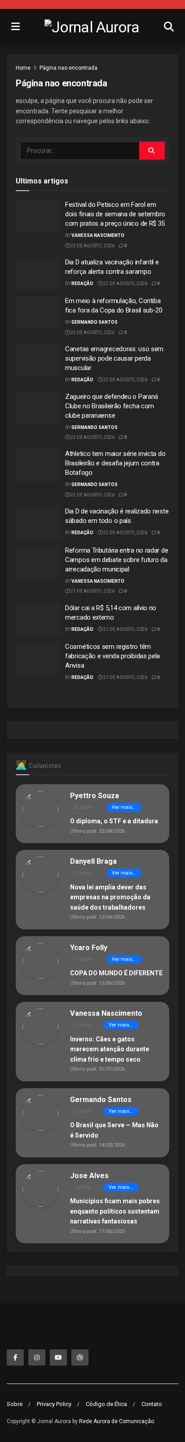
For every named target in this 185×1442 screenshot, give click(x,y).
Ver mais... (124, 807)
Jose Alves (89, 1175)
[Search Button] (152, 151)
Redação (82, 283)
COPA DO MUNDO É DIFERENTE (116, 973)
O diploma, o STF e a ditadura (114, 821)
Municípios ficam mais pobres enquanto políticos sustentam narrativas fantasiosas (115, 1211)
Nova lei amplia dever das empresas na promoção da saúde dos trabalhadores (110, 897)
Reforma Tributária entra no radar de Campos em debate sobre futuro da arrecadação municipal (116, 559)
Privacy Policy (54, 1404)
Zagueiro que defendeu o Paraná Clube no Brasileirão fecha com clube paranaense (111, 406)
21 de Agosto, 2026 (92, 591)
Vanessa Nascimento (97, 235)
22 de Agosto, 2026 (92, 245)
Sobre (14, 1404)
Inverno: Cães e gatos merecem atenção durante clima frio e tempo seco (109, 1049)
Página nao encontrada (68, 68)
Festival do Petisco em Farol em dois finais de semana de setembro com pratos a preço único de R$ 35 (115, 214)
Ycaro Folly (88, 947)
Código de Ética (106, 1404)
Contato (151, 1404)
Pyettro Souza (94, 795)
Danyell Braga (93, 861)
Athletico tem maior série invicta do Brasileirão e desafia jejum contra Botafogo (115, 463)
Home (23, 68)
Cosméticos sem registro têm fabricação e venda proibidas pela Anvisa (112, 656)
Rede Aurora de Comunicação (116, 1421)
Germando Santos (94, 322)
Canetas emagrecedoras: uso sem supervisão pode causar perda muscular (114, 358)
